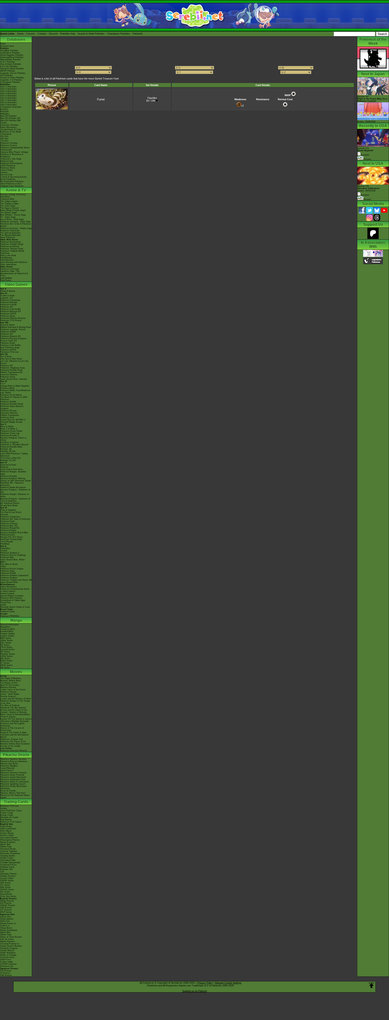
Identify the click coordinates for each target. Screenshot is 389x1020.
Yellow (3, 566)
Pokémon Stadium (8, 578)
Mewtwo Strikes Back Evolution (15, 744)
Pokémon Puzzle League (11, 569)
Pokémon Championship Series (14, 147)
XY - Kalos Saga (8, 217)
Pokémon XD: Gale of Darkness (15, 519)
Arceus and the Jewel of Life (13, 710)
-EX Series (5, 892)
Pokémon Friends (8, 305)
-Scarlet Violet (6, 878)
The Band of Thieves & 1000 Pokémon (13, 398)
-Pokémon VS (6, 966)
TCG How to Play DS (10, 458)
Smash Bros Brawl (9, 505)
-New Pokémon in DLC (11, 184)
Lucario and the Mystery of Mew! (15, 699)
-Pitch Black (5, 831)
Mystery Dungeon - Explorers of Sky (15, 491)
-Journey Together (8, 851)
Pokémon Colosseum (10, 517)
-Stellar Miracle (7, 950)
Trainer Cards (6, 813)
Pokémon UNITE (8, 314)
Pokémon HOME (8, 332)
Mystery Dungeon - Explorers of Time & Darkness (15, 500)
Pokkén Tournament (9, 415)
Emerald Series (7, 649)
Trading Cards (16, 802)
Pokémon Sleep (7, 316)
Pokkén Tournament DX (11, 372)
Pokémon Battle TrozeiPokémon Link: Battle (15, 391)
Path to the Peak (8, 255)
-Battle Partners (7, 941)
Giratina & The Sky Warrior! (13, 708)
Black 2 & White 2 (8, 429)
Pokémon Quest (7, 377)
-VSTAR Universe (8, 964)
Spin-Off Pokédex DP (10, 118)
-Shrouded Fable (8, 860)
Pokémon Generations (10, 242)
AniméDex (5, 197)
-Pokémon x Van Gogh (10, 159)
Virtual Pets (5, 602)
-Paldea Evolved (7, 876)
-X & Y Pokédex (7, 62)
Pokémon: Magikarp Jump (12, 368)
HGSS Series (6, 656)
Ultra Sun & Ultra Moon (11, 359)
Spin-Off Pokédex (8, 116)
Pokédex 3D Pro (8, 451)
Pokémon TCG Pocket (10, 320)
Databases (16, 39)
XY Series (4, 663)
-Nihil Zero (5, 921)
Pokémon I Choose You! (11, 739)
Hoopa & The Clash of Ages (13, 732)
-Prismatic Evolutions (10, 853)
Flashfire (152, 98)
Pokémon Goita (7, 611)
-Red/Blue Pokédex (9, 50)
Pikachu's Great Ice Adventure (14, 782)
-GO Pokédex (6, 75)
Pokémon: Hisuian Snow (11, 249)
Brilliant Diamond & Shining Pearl (15, 327)
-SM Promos (6, 907)
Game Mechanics (8, 127)
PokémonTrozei (7, 535)
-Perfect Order (7, 835)
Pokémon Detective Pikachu (13, 750)
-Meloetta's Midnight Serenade (14, 721)
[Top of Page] (371, 985)
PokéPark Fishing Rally (11, 539)
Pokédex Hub (67, 33)
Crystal (3, 550)
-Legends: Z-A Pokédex (11, 80)
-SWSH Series (7, 880)
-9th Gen (4, 136)
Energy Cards (6, 815)
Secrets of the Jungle (10, 746)
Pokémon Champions (10, 300)
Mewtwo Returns (8, 687)
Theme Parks (6, 170)
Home (20, 33)
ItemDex (4, 109)
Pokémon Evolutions (9, 246)
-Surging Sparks (7, 856)
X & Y (3, 383)
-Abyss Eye (5, 917)
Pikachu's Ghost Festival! (12, 775)
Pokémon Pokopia (8, 302)
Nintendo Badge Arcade (11, 422)
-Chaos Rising (7, 833)
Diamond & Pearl (8, 465)
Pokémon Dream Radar (11, 431)
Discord (53, 33)
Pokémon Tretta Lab (9, 433)
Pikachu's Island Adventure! (13, 777)
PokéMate (5, 544)
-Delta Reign (6, 826)
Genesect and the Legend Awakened (12, 724)
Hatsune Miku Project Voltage (14, 152)
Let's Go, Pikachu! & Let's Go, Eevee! (14, 362)
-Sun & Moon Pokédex (10, 64)
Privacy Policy (205, 982)
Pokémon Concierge (9, 269)
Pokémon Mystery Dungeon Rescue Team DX (13, 339)
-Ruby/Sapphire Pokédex (11, 55)
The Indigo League (9, 201)
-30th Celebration (8, 829)
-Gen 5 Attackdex (8, 96)
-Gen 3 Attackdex (8, 91)
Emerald (4, 514)
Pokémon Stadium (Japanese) (14, 575)
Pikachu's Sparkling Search (13, 784)
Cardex (3, 123)
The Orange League (9, 203)
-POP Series (6, 912)
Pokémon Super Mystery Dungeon (11, 407)
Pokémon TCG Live (9, 352)
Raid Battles (6, 819)
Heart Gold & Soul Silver (11, 469)
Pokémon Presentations (11, 163)
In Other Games (7, 591)
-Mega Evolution (7, 842)
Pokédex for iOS (8, 460)
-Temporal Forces (8, 865)
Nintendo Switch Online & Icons (15, 607)
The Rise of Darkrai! (9, 705)
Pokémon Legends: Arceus (12, 329)
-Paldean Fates (7, 867)
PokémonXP (6, 150)
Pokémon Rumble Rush (11, 370)
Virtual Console (7, 593)
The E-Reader (6, 541)
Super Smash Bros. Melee (12, 560)
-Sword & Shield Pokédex (12, 68)
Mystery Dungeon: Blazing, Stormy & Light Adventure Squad (15, 479)
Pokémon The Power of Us (13, 741)
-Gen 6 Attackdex (8, 98)
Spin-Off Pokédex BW (10, 120)
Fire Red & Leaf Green (10, 512)
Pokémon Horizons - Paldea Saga (16, 228)
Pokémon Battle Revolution (13, 487)
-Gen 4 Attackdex (8, 93)
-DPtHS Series (7, 889)
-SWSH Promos (7, 905)
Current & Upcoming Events (13, 177)
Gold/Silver (5, 548)
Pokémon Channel (8, 523)
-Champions (5, 134)
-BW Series (5, 887)
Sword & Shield (7, 325)
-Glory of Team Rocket (11, 937)
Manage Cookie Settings (228, 982)
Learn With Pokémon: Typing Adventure (13, 454)
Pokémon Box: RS (9, 526)
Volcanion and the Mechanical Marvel (14, 736)
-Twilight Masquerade (10, 862)
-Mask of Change (8, 955)
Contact (42, 33)
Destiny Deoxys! (8, 696)
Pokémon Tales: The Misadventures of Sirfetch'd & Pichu (14, 273)
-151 (2, 871)
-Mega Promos (7, 901)
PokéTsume (5, 280)
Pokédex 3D (6, 449)
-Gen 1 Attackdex (8, 87)
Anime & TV (16, 190)
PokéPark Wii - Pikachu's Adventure (12, 484)
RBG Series (5, 638)
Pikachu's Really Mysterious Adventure (13, 787)
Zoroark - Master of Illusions (13, 712)
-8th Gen (4, 138)
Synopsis (365, 195)
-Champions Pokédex (10, 82)
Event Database (7, 179)
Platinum (4, 467)
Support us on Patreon (194, 991)
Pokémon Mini (7, 557)
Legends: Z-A (6, 298)
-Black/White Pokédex (10, 59)
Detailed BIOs (6, 631)
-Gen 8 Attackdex (8, 102)
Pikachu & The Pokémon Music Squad (15, 796)
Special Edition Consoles (11, 596)
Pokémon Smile (7, 343)
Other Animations (8, 264)
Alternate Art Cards (9, 817)
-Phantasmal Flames (10, 840)
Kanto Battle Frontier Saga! (13, 210)
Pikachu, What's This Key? (13, 793)
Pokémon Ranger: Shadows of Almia (14, 495)
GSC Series (5, 643)
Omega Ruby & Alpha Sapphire (14, 386)
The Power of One (8, 683)
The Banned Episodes (10, 235)
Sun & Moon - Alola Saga (12, 219)
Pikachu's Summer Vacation (13, 759)
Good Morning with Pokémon (13, 262)
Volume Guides (7, 636)
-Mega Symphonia (8, 930)
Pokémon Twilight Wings (11, 244)
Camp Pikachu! (7, 768)
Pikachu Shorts (16, 755)
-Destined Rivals (8, 849)
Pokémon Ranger (8, 530)
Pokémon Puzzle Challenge (13, 555)
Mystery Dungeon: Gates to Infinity (13, 439)
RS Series (5, 645)
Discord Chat (6, 175)
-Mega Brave (6, 928)
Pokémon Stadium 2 (9, 553)
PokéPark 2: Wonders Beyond (14, 444)
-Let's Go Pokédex (9, 66)
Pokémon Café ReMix (10, 309)
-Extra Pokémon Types (11, 810)
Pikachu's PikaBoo (9, 766)
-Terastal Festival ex (9, 944)
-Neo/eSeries (6, 894)
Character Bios (7, 199)
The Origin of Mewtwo (10, 678)
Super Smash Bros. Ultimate (13, 379)
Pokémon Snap (7, 571)
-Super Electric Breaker (11, 946)
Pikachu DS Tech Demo (11, 537)
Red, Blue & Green (9, 564)
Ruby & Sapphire (8, 510)
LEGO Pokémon (7, 166)
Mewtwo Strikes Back (10, 680)
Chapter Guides (7, 634)
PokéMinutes (6, 258)
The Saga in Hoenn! (9, 208)
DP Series (5, 652)
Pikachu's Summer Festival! (13, 773)
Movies (16, 672)
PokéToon (4, 253)
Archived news (7, 46)
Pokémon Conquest (9, 442)
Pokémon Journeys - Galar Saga (15, 221)
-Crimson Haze (7, 957)
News (3, 44)
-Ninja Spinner (6, 919)
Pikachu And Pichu (9, 764)
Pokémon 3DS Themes (11, 598)
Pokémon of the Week (10, 132)
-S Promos (5, 973)
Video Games (16, 284)
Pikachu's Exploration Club (12, 779)
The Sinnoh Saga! (8, 212)
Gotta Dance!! (7, 770)
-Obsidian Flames (8, 874)
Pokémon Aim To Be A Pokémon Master (15, 225)
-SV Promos (5, 903)
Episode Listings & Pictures (13, 194)
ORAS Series (6, 665)
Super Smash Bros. (9, 582)
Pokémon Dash (7, 521)
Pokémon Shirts (7, 168)
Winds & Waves (7, 291)
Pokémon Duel (7, 417)
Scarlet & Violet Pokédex (91, 33)
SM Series (5, 667)
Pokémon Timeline (9, 143)
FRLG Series (6, 647)
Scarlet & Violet (7, 295)
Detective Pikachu (8, 374)
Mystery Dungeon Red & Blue (14, 532)
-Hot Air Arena (7, 939)
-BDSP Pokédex (7, 71)
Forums (30, 33)
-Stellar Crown (7, 858)
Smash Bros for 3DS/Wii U (12, 420)
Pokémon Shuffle (8, 402)
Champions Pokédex (118, 33)
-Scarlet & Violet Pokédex (12, 77)
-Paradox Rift (6, 869)
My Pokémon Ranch (9, 503)
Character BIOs (7, 629)
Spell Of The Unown (9, 685)
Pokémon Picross (8, 411)
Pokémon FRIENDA (9, 616)
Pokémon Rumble (8, 476)
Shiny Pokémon (7, 237)
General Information (9, 625)
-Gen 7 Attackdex (8, 100)
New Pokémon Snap (9, 347)
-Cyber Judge (6, 962)
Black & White (7, 426)
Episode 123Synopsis (365, 151)
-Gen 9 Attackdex (8, 105)
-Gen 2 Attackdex (8, 89)
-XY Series (5, 885)
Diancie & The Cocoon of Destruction (12, 729)
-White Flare (6, 847)
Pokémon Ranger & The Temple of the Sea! (15, 702)
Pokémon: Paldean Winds (12, 251)
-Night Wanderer (8, 953)
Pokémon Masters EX (10, 311)
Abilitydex (4, 114)
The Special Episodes (10, 233)
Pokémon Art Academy (11, 395)
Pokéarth (137, 33)
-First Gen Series (8, 896)
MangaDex (5, 627)
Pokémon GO (6, 307)
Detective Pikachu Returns (12, 318)
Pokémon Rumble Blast (11, 447)
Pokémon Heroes (8, 692)
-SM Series (5, 883)
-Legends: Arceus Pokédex (12, 73)
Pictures (367, 159)
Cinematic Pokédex (9, 125)
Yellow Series (6, 640)
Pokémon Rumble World (11, 404)
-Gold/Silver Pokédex (10, 53)
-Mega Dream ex (8, 923)
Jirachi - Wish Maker (10, 694)
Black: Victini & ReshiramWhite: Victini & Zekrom (15, 715)
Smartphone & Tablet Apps (12, 600)
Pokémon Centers (8, 145)
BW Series (5, 658)
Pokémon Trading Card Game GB (16, 580)
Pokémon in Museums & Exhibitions (11, 155)
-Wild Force (5, 959)
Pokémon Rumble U (9, 435)
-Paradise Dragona (9, 948)
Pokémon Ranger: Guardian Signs (13, 473)
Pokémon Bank (7, 388)
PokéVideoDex (7, 260)
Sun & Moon (6, 356)
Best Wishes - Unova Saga (13, 215)
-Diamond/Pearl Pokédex (11, 57)
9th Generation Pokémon (11, 181)
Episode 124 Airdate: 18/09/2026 (368, 188)
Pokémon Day (7, 161)
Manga (16, 620)
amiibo (3, 605)
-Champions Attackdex (11, 107)
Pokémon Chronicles (10, 231)
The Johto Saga (7, 206)
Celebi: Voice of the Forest (12, 689)
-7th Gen (4, 141)
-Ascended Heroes (9, 838)
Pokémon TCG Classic (11, 822)
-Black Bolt (5, 844)
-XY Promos (5, 910)
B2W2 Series (6, 661)
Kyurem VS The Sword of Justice (16, 719)
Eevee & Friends (8, 791)
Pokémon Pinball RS (9, 528)
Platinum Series (7, 654)
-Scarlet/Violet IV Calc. (11, 129)
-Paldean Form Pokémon (11, 186)
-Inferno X (4, 926)
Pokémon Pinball (8, 573)
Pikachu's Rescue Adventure (13, 761)
